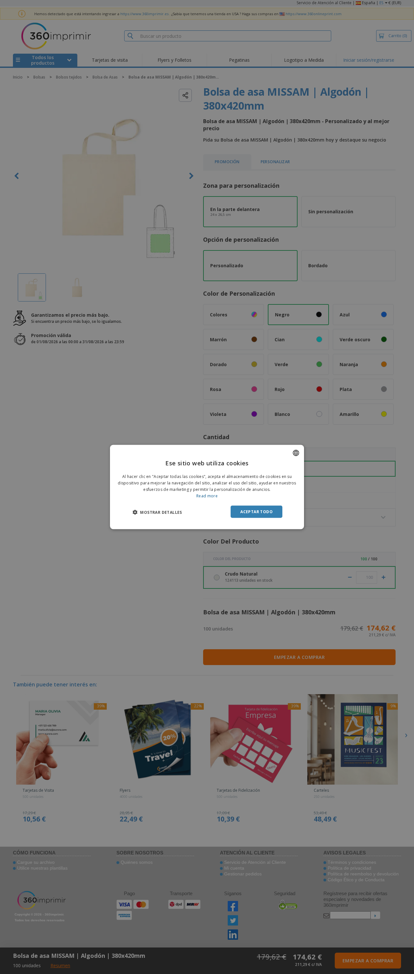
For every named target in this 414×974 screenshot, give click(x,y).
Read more (207, 495)
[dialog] (207, 487)
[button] (157, 512)
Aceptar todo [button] (256, 511)
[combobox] (296, 453)
